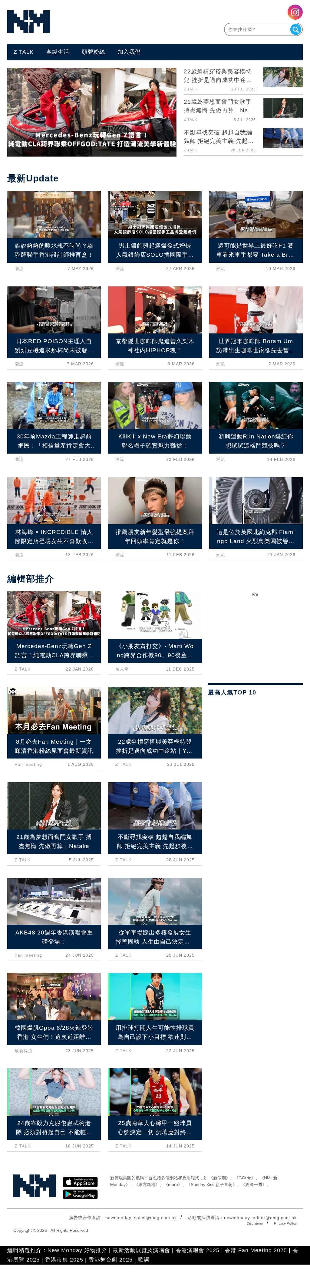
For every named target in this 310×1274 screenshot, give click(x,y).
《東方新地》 (147, 1184)
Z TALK (24, 52)
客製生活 (57, 52)
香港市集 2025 (64, 1260)
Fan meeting (28, 764)
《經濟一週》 (253, 1184)
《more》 (173, 1184)
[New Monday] (81, 21)
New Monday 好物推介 (77, 1250)
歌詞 (144, 1260)
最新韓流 (24, 1050)
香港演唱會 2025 (197, 1250)
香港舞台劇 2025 (111, 1260)
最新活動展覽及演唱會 (141, 1250)
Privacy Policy (285, 1223)
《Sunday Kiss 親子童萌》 (211, 1184)
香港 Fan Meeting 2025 (256, 1250)
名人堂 (122, 669)
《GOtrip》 (245, 1177)
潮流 (19, 268)
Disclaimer (255, 1223)
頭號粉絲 (93, 52)
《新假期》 (219, 1177)
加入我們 (129, 52)
